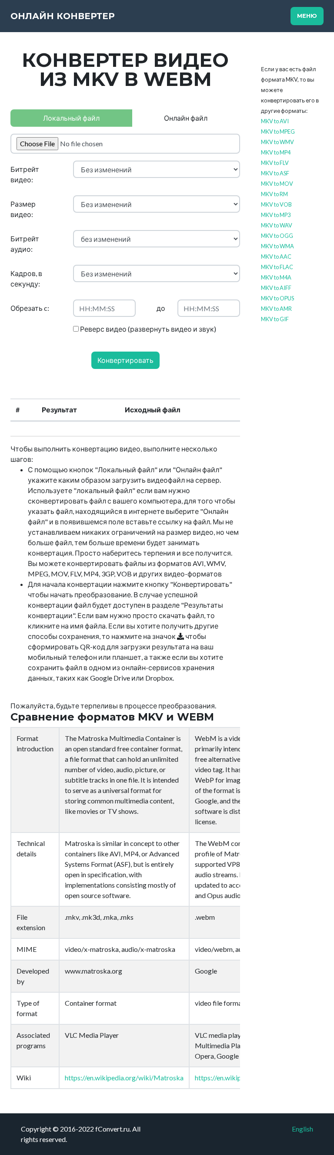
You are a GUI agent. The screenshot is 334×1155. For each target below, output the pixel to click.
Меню (307, 16)
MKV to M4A (276, 277)
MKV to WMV (277, 141)
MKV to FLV (275, 162)
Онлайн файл (185, 118)
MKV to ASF (275, 173)
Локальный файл (71, 118)
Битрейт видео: (24, 174)
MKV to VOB (276, 204)
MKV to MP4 (276, 152)
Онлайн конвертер (62, 16)
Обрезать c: (29, 308)
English (302, 1129)
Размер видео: (23, 209)
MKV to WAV (276, 225)
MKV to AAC (276, 256)
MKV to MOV (277, 183)
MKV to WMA (277, 246)
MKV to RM (274, 194)
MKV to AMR (276, 308)
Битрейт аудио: (24, 243)
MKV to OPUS (277, 298)
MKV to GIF (275, 319)
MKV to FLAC (277, 266)
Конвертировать (125, 360)
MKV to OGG (277, 235)
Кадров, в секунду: (26, 278)
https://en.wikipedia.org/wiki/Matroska (124, 1077)
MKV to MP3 (276, 214)
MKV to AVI (275, 121)
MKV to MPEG (278, 131)
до (161, 308)
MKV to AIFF (276, 287)
